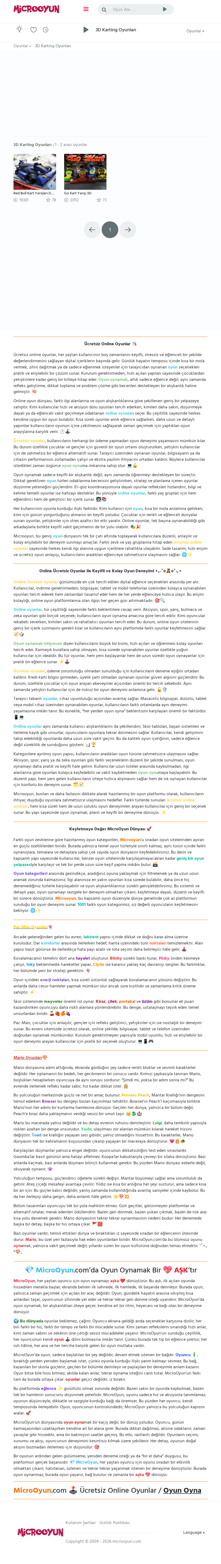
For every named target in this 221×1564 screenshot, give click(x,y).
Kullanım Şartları (80, 1523)
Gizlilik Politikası (114, 1523)
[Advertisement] (110, 96)
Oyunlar (194, 32)
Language (193, 1533)
